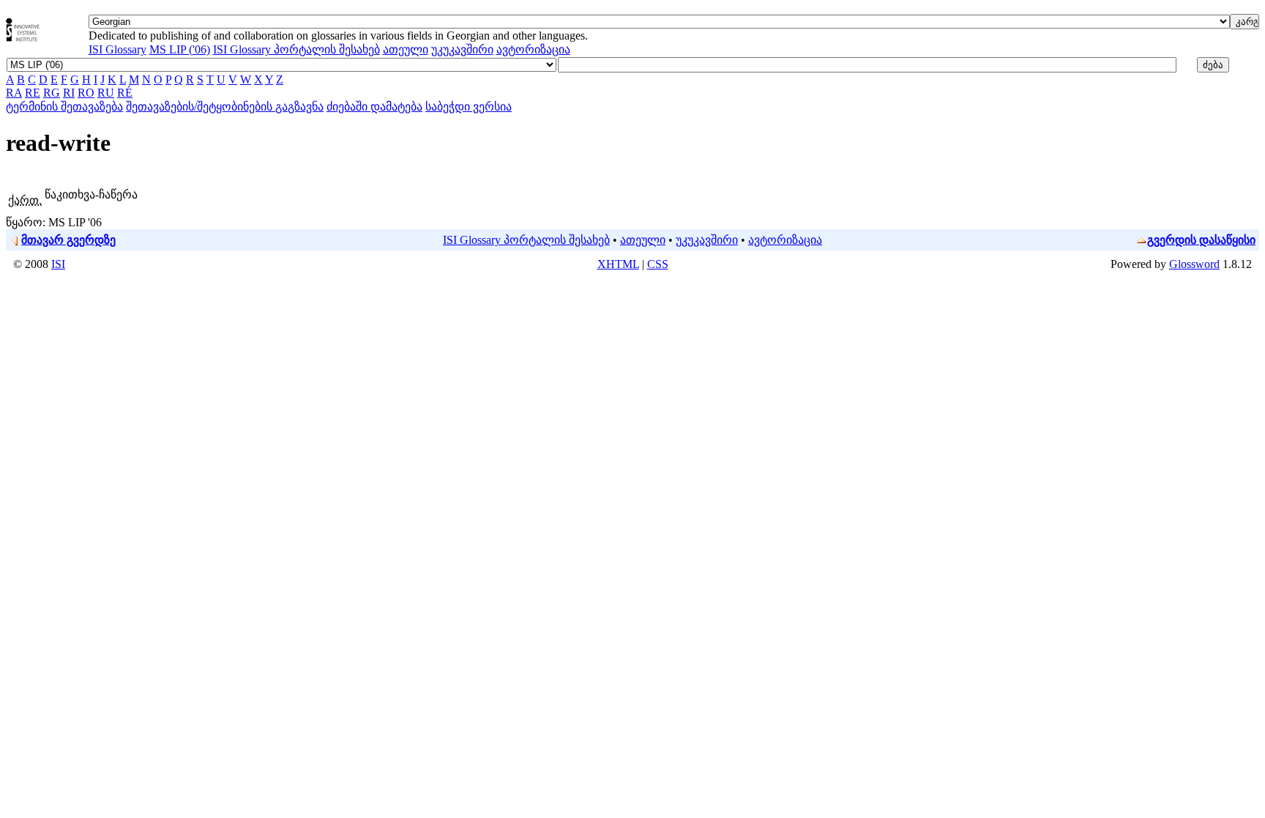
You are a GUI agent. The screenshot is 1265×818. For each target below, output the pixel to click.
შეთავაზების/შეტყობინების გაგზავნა (225, 106)
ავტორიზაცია (533, 49)
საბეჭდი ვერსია (468, 106)
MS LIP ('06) (179, 49)
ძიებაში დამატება (374, 106)
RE (32, 92)
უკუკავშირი (462, 49)
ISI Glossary (117, 49)
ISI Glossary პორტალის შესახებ (296, 49)
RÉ (125, 92)
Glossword (1194, 264)
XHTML (618, 264)
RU (105, 92)
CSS (657, 264)
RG (51, 92)
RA (14, 92)
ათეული (405, 49)
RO (86, 92)
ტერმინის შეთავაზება (64, 106)
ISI (58, 264)
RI (69, 92)
